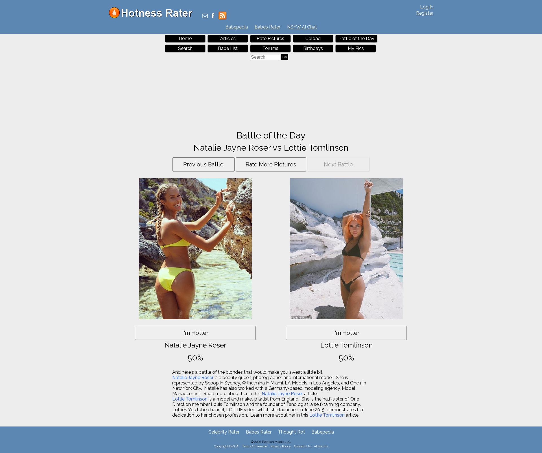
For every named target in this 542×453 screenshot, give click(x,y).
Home (185, 38)
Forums (270, 48)
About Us (321, 446)
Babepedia (236, 27)
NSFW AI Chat (302, 27)
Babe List (228, 48)
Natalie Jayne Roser (192, 377)
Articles (228, 38)
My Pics (356, 48)
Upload (313, 38)
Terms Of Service (254, 446)
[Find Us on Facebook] (213, 16)
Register (424, 13)
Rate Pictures (270, 38)
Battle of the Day (356, 38)
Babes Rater (267, 27)
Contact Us (302, 446)
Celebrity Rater (223, 432)
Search (185, 48)
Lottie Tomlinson (189, 399)
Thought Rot (291, 432)
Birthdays (313, 48)
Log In (426, 7)
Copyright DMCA (226, 446)
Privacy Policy (280, 446)
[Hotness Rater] (153, 16)
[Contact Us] (205, 16)
